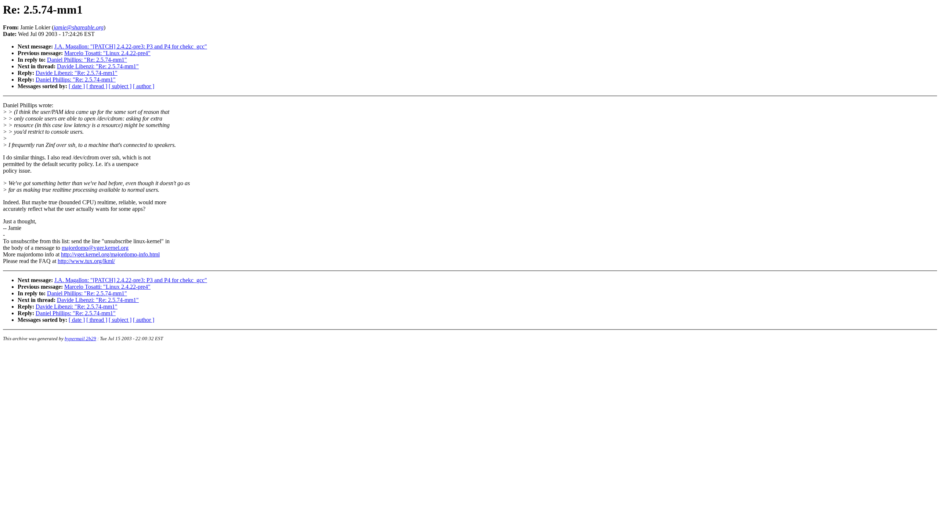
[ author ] (143, 86)
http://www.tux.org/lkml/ (86, 261)
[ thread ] (96, 86)
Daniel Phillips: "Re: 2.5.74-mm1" (87, 60)
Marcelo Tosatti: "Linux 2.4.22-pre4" (107, 53)
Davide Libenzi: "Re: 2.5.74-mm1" (98, 66)
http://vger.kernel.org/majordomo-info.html (110, 254)
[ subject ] (120, 86)
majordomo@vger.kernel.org (95, 248)
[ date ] (77, 86)
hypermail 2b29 (80, 338)
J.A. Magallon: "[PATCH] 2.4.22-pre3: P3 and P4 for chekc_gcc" (130, 46)
